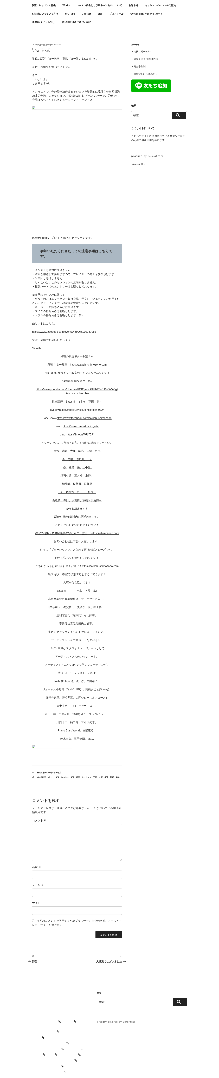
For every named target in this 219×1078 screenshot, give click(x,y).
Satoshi (56, 45)
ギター (51, 777)
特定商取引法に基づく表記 (76, 22)
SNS (100, 13)
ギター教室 (75, 777)
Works (66, 5)
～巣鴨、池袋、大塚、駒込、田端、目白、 (77, 450)
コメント (39, 820)
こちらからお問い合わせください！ (77, 524)
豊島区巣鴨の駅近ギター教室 (49, 773)
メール (38, 885)
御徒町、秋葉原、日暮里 (77, 483)
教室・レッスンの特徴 (44, 5)
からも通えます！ (77, 508)
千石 (95, 777)
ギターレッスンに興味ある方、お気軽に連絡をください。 (77, 442)
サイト (36, 902)
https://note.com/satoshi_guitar (81, 426)
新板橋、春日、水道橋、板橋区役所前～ (77, 500)
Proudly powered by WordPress (116, 1021)
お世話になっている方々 (45, 13)
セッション (86, 777)
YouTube (70, 13)
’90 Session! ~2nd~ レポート (146, 13)
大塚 (101, 777)
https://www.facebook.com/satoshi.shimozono (84, 418)
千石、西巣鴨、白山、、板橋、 (77, 492)
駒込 (118, 777)
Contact (86, 13)
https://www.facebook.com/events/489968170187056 (64, 331)
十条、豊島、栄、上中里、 (77, 467)
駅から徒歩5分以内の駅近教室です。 (77, 516)
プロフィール (116, 13)
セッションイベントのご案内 (160, 5)
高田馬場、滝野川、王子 (77, 459)
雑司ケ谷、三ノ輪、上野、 (77, 475)
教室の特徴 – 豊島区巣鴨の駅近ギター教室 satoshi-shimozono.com (77, 533)
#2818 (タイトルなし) (43, 22)
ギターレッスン (62, 777)
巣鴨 (106, 777)
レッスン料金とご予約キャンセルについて (99, 5)
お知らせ (133, 5)
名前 (36, 867)
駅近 (112, 777)
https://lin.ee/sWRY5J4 (80, 434)
